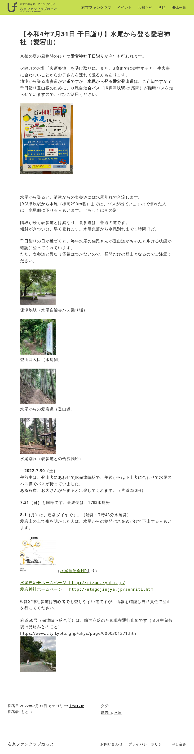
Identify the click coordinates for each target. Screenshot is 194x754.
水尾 (118, 712)
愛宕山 (106, 712)
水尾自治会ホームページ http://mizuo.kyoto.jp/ (72, 582)
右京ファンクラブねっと (31, 744)
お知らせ (76, 705)
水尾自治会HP (73, 570)
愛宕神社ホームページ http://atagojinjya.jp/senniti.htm (86, 589)
